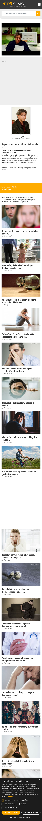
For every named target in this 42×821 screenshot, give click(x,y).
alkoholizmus (17, 199)
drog (33, 199)
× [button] (39, 780)
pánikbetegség (26, 199)
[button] (21, 818)
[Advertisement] (21, 83)
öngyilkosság (25, 202)
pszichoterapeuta (28, 197)
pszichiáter (5, 167)
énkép (4, 170)
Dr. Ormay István (22, 167)
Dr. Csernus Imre (6, 197)
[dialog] (21, 799)
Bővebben (9, 796)
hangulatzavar (32, 167)
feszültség (5, 202)
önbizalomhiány (14, 202)
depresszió (12, 167)
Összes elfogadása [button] (11, 812)
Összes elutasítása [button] (31, 812)
